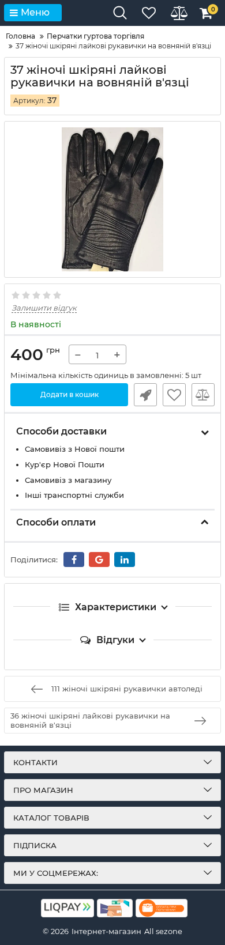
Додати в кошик (69, 394)
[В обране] (174, 394)
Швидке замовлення (145, 394)
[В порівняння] (203, 394)
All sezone (163, 931)
